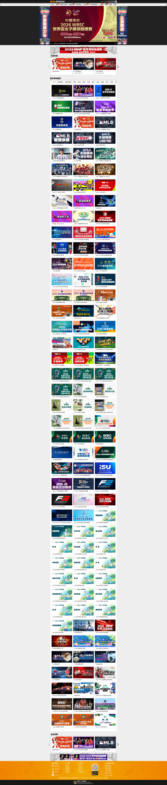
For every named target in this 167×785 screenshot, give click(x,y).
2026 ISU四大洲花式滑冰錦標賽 (104, 475)
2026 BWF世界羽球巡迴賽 (103, 223)
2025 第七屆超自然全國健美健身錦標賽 (84, 711)
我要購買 (71, 4)
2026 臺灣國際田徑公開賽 (102, 318)
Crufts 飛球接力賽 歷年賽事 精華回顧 (105, 412)
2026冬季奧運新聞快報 (102, 617)
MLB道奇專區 (77, 161)
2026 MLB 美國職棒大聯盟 (103, 129)
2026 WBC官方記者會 (58, 444)
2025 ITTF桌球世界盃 (101, 727)
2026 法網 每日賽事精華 (59, 318)
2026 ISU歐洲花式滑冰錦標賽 (82, 522)
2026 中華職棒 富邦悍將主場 (60, 176)
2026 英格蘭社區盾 (58, 113)
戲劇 (110, 4)
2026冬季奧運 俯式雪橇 (80, 601)
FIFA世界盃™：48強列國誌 (103, 365)
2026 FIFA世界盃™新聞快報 (81, 365)
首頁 (52, 4)
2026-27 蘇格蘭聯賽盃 (58, 98)
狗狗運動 (60, 82)
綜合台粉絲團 (108, 770)
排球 (107, 82)
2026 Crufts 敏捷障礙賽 (80, 396)
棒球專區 (78, 4)
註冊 (105, 1)
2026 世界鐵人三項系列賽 (59, 334)
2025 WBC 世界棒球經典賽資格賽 (105, 459)
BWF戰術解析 (99, 71)
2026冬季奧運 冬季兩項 (59, 569)
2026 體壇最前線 (57, 239)
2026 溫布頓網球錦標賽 (59, 302)
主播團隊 (57, 772)
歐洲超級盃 (99, 208)
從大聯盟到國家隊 (57, 459)
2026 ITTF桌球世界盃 (101, 271)
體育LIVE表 (63, 4)
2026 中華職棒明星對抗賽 (81, 223)
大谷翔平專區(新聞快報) (59, 161)
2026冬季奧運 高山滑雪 (80, 554)
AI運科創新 (68, 82)
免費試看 (67, 765)
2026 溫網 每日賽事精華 (80, 302)
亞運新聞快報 (55, 71)
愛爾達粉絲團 (108, 765)
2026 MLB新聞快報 (58, 145)
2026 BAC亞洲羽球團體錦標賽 (82, 475)
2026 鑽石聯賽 (56, 271)
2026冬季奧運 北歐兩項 (102, 585)
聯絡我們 (106, 777)
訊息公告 (80, 767)
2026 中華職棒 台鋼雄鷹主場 (103, 161)
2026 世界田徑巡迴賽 (79, 271)
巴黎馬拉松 (55, 349)
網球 (93, 82)
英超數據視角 (99, 664)
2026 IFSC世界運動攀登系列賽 (82, 286)
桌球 (98, 82)
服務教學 (80, 770)
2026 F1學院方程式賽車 (80, 506)
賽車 (102, 82)
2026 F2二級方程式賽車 (102, 491)
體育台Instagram (108, 772)
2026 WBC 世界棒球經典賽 (103, 428)
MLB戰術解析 (77, 71)
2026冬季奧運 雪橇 (79, 585)
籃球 (84, 82)
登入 (102, 1)
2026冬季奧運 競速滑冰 (80, 617)
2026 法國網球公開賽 (101, 302)
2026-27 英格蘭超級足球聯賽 (103, 113)
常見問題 (80, 765)
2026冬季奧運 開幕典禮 (102, 522)
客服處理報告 (81, 772)
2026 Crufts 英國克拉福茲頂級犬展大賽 (63, 381)
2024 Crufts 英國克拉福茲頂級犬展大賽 (63, 396)
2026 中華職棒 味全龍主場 (81, 176)
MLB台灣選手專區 (100, 145)
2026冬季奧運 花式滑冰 (80, 538)
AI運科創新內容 (78, 632)
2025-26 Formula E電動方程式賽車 (62, 522)
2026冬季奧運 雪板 (58, 617)
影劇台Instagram (108, 773)
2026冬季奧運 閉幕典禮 (59, 538)
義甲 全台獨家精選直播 (60, 43)
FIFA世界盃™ (94, 4)
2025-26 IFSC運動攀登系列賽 (103, 695)
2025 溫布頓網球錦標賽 (102, 711)
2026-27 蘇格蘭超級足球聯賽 (60, 208)
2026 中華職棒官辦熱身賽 (81, 459)
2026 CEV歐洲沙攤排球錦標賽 (82, 113)
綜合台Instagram (108, 775)
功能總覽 (67, 772)
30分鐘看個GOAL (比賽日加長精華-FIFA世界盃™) (109, 349)
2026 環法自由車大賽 (79, 192)
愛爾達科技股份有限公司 (64, 777)
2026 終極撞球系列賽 (79, 349)
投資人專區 (57, 769)
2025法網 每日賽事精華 (80, 727)
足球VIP (85, 4)
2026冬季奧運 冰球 (101, 554)
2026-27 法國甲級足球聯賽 (103, 98)
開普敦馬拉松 (77, 318)
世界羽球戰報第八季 (58, 648)
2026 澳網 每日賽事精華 (102, 648)
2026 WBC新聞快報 (79, 444)
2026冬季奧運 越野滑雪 (80, 569)
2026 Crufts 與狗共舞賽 (59, 412)
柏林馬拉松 (77, 695)
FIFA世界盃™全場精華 (58, 365)
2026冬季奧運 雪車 (58, 554)
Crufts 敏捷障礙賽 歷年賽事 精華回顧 (62, 428)
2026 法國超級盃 (57, 129)
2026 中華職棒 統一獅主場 (103, 176)
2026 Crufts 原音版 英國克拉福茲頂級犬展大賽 (86, 381)
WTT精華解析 (56, 679)
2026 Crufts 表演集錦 (79, 412)
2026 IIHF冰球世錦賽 (101, 286)
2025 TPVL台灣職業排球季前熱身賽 (105, 679)
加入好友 (57, 775)
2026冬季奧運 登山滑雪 (102, 538)
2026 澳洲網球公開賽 (79, 648)
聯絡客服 (80, 768)
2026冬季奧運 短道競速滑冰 (60, 601)
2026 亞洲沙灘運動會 (101, 334)
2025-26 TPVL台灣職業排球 (60, 475)
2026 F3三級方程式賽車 (59, 506)
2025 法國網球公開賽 (58, 727)
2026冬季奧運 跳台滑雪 (102, 601)
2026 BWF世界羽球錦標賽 (81, 98)
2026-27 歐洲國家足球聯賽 (81, 491)
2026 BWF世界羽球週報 (102, 506)
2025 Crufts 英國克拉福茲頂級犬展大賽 (106, 381)
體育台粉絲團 (108, 767)
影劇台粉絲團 (108, 768)
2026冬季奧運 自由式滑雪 (59, 585)
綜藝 (115, 4)
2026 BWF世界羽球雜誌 (102, 632)
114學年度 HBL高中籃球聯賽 (60, 711)
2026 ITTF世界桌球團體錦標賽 (104, 255)
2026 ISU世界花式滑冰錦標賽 (60, 286)
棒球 (74, 82)
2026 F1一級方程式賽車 (59, 192)
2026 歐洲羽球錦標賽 (58, 255)
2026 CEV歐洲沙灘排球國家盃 (82, 334)
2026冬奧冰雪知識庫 (58, 632)
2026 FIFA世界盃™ (101, 192)
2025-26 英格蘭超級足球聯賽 (60, 491)
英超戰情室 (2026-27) (80, 208)
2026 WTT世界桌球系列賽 (81, 255)
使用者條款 (67, 768)
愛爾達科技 (57, 766)
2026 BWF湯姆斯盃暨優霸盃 (81, 239)
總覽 (54, 82)
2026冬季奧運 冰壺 (101, 569)
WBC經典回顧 (99, 444)
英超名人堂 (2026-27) (58, 223)
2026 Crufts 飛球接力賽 (102, 396)
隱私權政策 (67, 770)
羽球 (88, 82)
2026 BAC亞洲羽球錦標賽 (102, 239)
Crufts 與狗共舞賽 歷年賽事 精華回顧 (84, 428)
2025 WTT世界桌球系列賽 (59, 695)
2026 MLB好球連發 (79, 145)
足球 (79, 82)
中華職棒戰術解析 (79, 664)
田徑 (111, 82)
